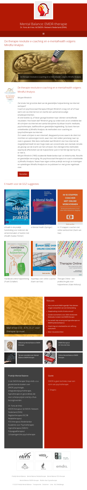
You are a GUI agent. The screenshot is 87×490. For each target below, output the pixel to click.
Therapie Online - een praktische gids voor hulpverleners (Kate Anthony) (69, 281)
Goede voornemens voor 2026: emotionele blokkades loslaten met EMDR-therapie (62, 316)
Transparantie (37, 484)
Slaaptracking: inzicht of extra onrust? (60, 311)
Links (51, 484)
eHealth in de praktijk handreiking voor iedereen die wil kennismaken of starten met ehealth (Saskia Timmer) (16, 231)
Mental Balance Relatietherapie (36, 476)
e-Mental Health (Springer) (41, 227)
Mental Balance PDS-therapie (56, 476)
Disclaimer (45, 484)
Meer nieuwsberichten (56, 332)
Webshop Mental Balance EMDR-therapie (29, 344)
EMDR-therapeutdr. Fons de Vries (64, 344)
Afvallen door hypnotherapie (48, 480)
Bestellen (23, 174)
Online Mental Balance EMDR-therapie (68, 356)
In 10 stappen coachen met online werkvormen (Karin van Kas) (69, 230)
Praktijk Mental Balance (19, 476)
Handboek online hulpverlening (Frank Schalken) (16, 280)
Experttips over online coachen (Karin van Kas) (43, 280)
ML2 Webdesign (59, 484)
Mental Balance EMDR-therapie (29, 480)
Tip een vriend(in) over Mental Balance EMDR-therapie (28, 356)
